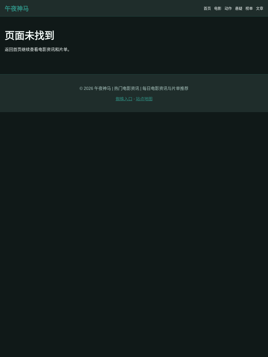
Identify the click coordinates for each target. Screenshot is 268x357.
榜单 (249, 8)
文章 (259, 8)
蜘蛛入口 (124, 99)
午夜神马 (17, 8)
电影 (217, 8)
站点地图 (144, 99)
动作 (228, 8)
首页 (207, 8)
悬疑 (238, 8)
